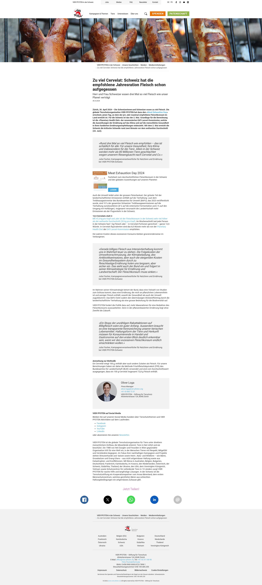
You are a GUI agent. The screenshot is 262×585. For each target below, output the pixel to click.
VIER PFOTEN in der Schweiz (83, 2)
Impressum (102, 570)
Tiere (113, 14)
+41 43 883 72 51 (128, 391)
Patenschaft (178, 13)
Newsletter (143, 2)
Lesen (113, 190)
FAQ (131, 2)
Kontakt (155, 2)
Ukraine (102, 546)
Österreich (102, 542)
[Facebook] (176, 2)
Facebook (101, 423)
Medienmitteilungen (157, 65)
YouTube (101, 428)
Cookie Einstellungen (159, 570)
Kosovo (141, 539)
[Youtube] (184, 2)
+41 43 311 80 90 (145, 560)
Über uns (134, 14)
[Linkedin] (187, 2)
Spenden (157, 13)
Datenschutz (121, 570)
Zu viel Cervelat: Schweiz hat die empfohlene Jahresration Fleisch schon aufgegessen (132, 68)
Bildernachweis (140, 570)
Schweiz (121, 542)
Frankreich (102, 539)
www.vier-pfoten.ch (114, 581)
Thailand (159, 542)
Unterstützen (122, 14)
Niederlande (160, 539)
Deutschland (160, 536)
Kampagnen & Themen (98, 14)
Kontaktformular (133, 562)
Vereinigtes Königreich (160, 546)
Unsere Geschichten (130, 65)
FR (172, 2)
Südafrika (141, 542)
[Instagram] (180, 2)
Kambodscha (121, 539)
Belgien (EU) (121, 536)
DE (168, 2)
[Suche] (146, 14)
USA (121, 546)
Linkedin (100, 431)
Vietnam (140, 546)
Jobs (107, 2)
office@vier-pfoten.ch (125, 560)
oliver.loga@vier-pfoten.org (132, 389)
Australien (102, 536)
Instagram (101, 426)
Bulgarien (140, 536)
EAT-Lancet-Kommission (118, 229)
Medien (119, 2)
